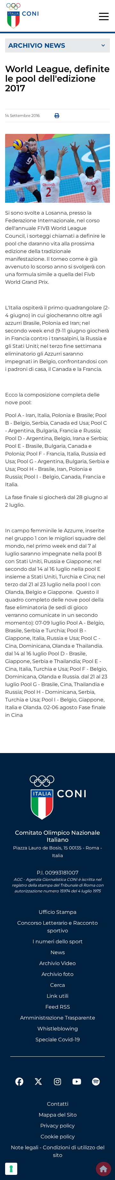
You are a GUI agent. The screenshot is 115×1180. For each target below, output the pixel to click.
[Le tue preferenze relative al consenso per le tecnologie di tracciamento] (11, 1169)
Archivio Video (57, 963)
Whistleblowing (57, 1029)
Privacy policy (57, 1126)
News (57, 952)
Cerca (57, 985)
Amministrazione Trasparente (57, 1018)
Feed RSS (57, 1007)
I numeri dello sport (58, 941)
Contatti (57, 1104)
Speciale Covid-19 (57, 1040)
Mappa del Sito (58, 1115)
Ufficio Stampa (57, 912)
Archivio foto (57, 974)
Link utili (57, 996)
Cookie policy (58, 1137)
